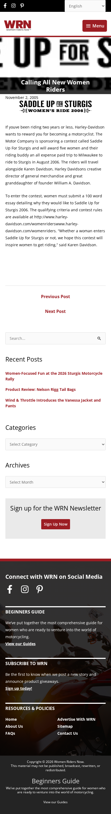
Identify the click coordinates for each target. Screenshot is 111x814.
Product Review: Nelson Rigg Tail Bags (40, 389)
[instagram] (15, 5)
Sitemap (65, 726)
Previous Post (55, 296)
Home (11, 719)
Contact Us (67, 733)
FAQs (10, 733)
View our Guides (20, 643)
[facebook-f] (6, 5)
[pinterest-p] (23, 5)
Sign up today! (18, 688)
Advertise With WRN (76, 719)
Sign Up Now (55, 524)
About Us (14, 726)
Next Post (55, 311)
